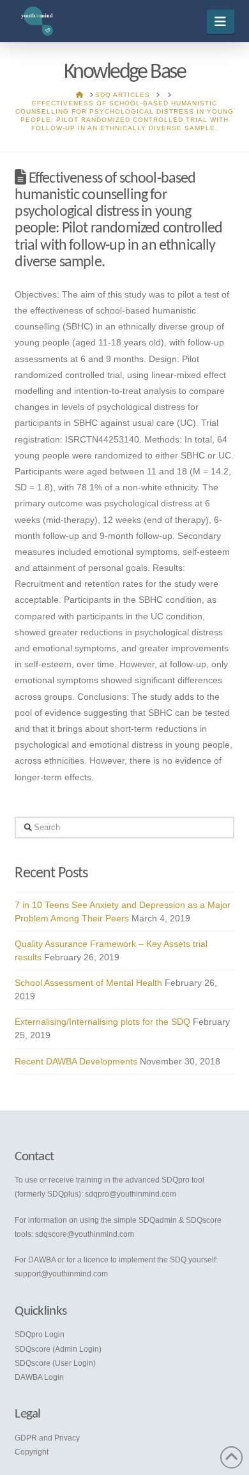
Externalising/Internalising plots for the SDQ (102, 1022)
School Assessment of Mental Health (88, 983)
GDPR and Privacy (47, 1437)
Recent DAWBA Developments (76, 1061)
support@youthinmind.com (61, 1273)
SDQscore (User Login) (55, 1363)
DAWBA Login (39, 1377)
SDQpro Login (39, 1334)
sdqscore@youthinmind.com (84, 1234)
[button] (220, 22)
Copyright (32, 1452)
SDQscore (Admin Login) (58, 1349)
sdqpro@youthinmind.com (130, 1194)
